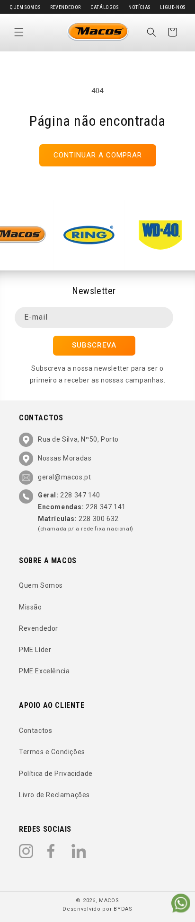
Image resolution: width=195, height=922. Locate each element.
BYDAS (123, 909)
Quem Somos (24, 7)
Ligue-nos (172, 7)
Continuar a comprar (97, 155)
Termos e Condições (52, 752)
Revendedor (65, 7)
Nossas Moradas (64, 458)
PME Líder (35, 649)
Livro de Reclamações (54, 795)
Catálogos (104, 7)
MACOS (109, 900)
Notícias (139, 7)
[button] (19, 32)
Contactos (35, 730)
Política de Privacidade (56, 773)
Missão (30, 607)
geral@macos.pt (64, 477)
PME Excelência (44, 671)
